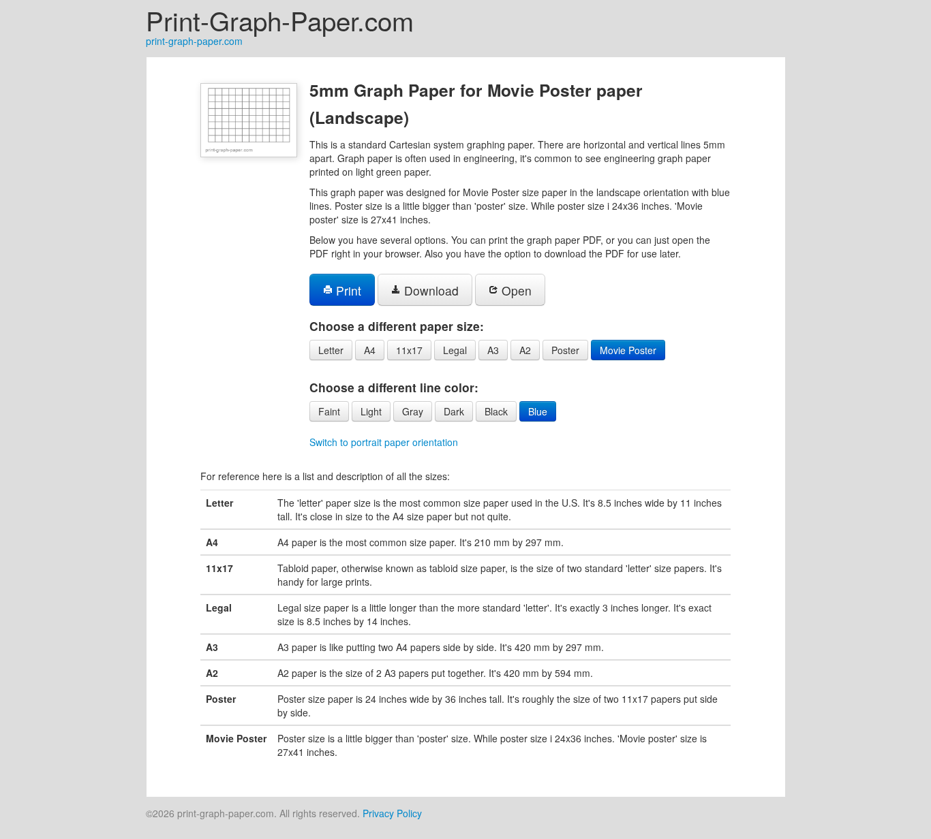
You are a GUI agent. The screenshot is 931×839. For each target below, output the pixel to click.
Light (371, 411)
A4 (370, 350)
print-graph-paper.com (194, 41)
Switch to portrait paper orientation (383, 442)
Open (515, 290)
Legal (455, 350)
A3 (493, 350)
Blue (537, 411)
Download (430, 290)
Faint (329, 411)
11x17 (409, 350)
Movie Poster (628, 350)
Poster (565, 350)
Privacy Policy (392, 813)
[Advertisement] (78, 261)
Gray (412, 411)
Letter (331, 350)
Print (347, 290)
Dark (454, 411)
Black (496, 411)
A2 (525, 350)
